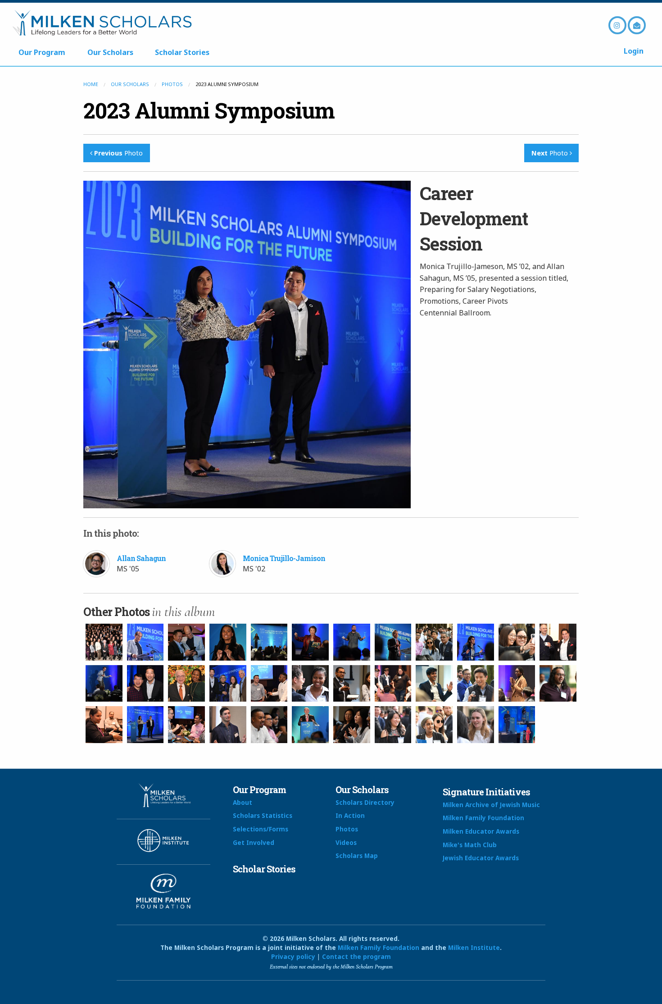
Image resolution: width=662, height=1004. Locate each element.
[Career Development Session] (145, 724)
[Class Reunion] (393, 683)
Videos (346, 842)
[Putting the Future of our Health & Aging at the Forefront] (227, 683)
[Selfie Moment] (517, 642)
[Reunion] (186, 683)
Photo (118, 153)
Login (634, 51)
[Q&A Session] (104, 724)
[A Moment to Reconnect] (269, 683)
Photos (172, 84)
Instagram (617, 25)
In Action (350, 815)
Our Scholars (110, 52)
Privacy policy (293, 956)
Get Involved (253, 842)
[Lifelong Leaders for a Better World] (145, 642)
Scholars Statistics (262, 815)
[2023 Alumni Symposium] (104, 642)
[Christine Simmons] (227, 642)
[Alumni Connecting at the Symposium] (558, 642)
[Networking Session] (434, 642)
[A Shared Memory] (186, 642)
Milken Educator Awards (481, 831)
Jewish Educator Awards (481, 857)
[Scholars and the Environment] (104, 683)
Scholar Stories (182, 52)
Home (90, 84)
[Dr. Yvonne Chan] (310, 642)
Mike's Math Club (470, 844)
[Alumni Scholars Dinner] (310, 724)
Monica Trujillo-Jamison (284, 558)
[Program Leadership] (517, 724)
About (242, 802)
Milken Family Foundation (483, 817)
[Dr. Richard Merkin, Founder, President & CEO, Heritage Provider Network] (393, 642)
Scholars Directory (365, 802)
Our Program (41, 52)
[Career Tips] (351, 683)
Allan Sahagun (141, 558)
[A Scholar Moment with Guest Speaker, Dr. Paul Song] (145, 683)
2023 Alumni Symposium (209, 110)
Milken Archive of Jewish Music (491, 804)
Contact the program (356, 956)
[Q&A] (269, 724)
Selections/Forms (260, 829)
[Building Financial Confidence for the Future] (475, 642)
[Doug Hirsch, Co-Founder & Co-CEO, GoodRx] (351, 642)
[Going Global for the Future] (227, 724)
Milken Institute (474, 947)
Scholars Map (357, 855)
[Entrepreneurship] (434, 683)
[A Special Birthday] (517, 683)
